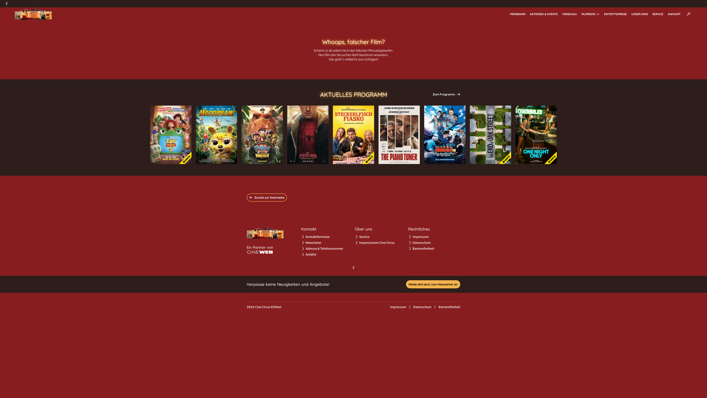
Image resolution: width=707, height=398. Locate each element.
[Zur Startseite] (40, 14)
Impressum (398, 307)
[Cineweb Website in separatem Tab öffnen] (260, 252)
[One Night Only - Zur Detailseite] (536, 135)
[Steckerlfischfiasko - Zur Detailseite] (353, 135)
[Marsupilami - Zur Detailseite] (216, 135)
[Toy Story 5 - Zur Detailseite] (170, 135)
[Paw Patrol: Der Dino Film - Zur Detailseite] (262, 135)
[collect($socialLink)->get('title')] (6, 3)
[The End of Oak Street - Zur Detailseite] (490, 135)
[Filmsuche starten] (688, 14)
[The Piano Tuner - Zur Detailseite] (399, 135)
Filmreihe (588, 14)
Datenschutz (422, 307)
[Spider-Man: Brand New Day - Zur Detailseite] (307, 135)
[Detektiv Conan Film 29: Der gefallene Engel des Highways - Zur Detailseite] (444, 135)
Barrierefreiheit (449, 307)
